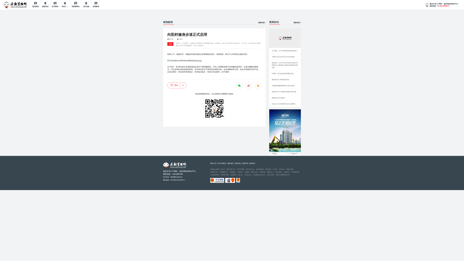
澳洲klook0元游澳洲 (278, 98)
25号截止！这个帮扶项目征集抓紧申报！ (285, 51)
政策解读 (96, 6)
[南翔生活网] (15, 5)
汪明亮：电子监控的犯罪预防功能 (282, 73)
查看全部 (261, 22)
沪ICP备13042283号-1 (177, 180)
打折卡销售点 (222, 163)
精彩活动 (45, 6)
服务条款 (230, 163)
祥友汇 (64, 6)
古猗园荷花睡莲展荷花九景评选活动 (283, 86)
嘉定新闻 (35, 6)
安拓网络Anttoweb (259, 175)
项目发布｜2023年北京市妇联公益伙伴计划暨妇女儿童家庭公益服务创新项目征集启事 (285, 65)
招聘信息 (238, 163)
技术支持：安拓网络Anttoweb (172, 177)
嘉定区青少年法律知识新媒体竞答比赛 (284, 92)
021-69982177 (444, 6)
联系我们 (252, 163)
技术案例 (55, 6)
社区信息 (86, 6)
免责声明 (245, 163)
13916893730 (177, 174)
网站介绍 (213, 163)
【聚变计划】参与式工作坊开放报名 (283, 57)
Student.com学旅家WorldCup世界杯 (283, 104)
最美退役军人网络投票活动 (280, 79)
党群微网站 (76, 6)
